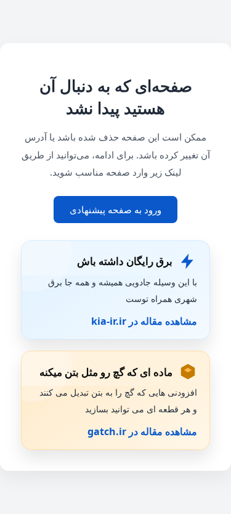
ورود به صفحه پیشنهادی (115, 209)
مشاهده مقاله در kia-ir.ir (144, 321)
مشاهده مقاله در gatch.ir (142, 431)
